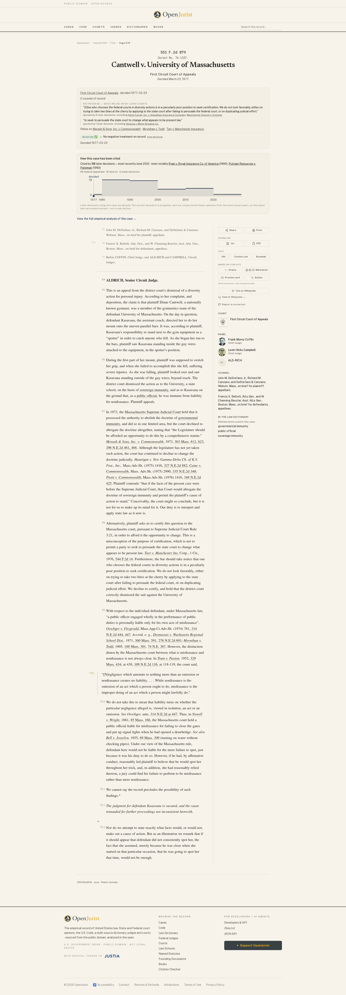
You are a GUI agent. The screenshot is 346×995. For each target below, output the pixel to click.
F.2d (113, 43)
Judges (115, 26)
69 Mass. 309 (149, 737)
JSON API (230, 933)
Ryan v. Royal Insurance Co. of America (194, 163)
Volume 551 (100, 43)
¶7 (103, 411)
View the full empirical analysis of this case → (106, 218)
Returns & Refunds (146, 984)
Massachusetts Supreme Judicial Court (153, 411)
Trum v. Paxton (168, 658)
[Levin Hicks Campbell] (222, 352)
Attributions (171, 984)
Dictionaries (137, 26)
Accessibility (103, 984)
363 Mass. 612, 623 (189, 441)
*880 (93, 242)
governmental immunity (233, 426)
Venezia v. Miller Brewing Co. (142, 123)
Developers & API (235, 922)
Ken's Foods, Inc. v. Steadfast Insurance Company (157, 115)
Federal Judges (168, 938)
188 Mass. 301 (135, 646)
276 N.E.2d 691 (170, 640)
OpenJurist (83, 43)
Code (83, 26)
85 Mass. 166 (140, 719)
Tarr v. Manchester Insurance (185, 129)
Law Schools (167, 948)
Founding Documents (172, 958)
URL (223, 256)
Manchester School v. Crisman (204, 115)
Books (159, 26)
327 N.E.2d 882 (175, 465)
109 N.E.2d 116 (145, 664)
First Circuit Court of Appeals (173, 74)
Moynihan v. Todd (154, 129)
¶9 (103, 610)
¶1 (103, 229)
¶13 (102, 827)
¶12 (102, 805)
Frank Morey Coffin (240, 339)
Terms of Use (192, 984)
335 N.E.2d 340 (184, 471)
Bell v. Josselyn (117, 737)
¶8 (103, 522)
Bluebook (261, 256)
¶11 (102, 789)
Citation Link (241, 256)
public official (147, 395)
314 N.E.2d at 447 (163, 713)
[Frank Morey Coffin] (222, 342)
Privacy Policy (215, 984)
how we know (155, 136)
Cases (69, 26)
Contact (124, 984)
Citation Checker (170, 969)
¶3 (103, 256)
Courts (99, 26)
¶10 (102, 701)
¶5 (103, 289)
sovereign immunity (154, 389)
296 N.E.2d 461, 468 (121, 447)
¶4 (103, 279)
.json (96, 882)
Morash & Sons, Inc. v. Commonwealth (117, 129)
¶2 (103, 243)
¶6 (103, 359)
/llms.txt (229, 928)
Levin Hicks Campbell (242, 350)
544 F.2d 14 (124, 558)
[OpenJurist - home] (173, 15)
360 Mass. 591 (145, 640)
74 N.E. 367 (157, 646)
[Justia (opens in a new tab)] (112, 956)
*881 (92, 673)
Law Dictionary (168, 933)
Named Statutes (169, 953)
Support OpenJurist (253, 945)
